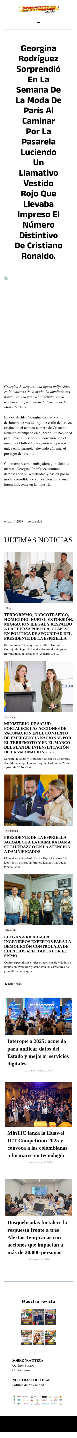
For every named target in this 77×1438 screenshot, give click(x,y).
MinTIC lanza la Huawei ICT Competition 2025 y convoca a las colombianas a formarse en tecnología (37, 1144)
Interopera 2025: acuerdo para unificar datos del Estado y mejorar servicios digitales (38, 1052)
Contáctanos (21, 1370)
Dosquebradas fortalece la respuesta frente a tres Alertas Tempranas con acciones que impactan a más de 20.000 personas (37, 1237)
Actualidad (35, 521)
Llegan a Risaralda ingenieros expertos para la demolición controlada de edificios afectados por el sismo (37, 946)
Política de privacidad (28, 1384)
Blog (8, 608)
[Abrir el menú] (38, 21)
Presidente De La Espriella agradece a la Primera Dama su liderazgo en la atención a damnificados (37, 844)
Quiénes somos (23, 1365)
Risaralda (10, 930)
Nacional (10, 717)
